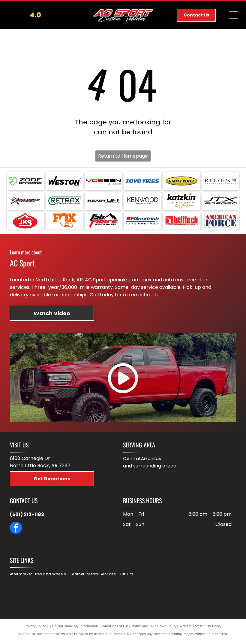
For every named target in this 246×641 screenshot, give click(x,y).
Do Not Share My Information (75, 626)
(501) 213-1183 (27, 514)
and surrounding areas (149, 465)
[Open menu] (233, 14)
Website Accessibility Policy (200, 626)
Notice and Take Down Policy (154, 626)
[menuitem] (40, 574)
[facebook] (16, 528)
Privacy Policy (35, 626)
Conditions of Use (115, 626)
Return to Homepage (123, 156)
